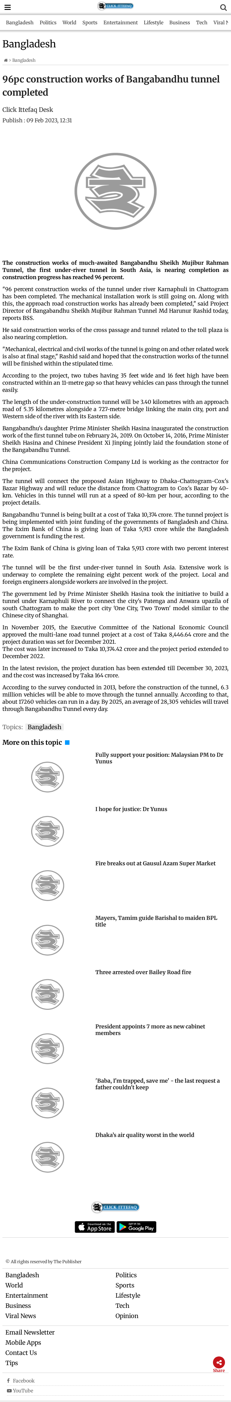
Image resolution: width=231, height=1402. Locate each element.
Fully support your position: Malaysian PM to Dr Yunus (159, 758)
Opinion (127, 1316)
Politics (48, 22)
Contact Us (21, 1352)
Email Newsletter (30, 1332)
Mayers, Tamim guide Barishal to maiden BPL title (156, 921)
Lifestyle (153, 22)
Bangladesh (20, 22)
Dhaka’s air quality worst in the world (144, 1135)
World (69, 22)
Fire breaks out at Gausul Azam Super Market (155, 863)
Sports (89, 22)
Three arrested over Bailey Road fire (143, 972)
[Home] (5, 60)
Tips (11, 1363)
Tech (202, 22)
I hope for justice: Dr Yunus (131, 809)
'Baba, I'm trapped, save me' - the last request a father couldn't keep (157, 1084)
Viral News (20, 1316)
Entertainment (120, 22)
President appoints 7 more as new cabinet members (150, 1030)
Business (179, 22)
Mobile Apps (23, 1342)
